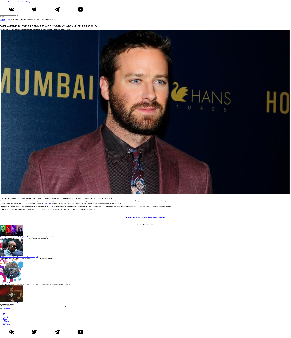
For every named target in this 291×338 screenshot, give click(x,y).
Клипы (20, 2)
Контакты (5, 323)
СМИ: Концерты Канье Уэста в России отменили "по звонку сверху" (19, 257)
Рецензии (5, 316)
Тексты (10, 2)
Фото (4, 313)
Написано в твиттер (5, 282)
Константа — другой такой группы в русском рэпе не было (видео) (145, 217)
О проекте (6, 321)
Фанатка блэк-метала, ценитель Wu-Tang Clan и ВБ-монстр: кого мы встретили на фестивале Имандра (29, 237)
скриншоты (48, 203)
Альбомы (15, 2)
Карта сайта (6, 324)
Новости (5, 2)
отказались (20, 198)
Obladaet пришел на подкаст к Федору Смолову (13, 302)
